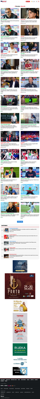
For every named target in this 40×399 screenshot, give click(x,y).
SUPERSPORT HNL (4, 195)
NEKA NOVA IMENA (4, 19)
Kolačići (2, 388)
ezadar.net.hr (21, 392)
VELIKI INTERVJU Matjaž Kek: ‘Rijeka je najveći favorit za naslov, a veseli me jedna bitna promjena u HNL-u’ (30, 126)
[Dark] (35, 1)
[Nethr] (14, 385)
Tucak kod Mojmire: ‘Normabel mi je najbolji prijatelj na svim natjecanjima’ (29, 197)
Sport (2, 23)
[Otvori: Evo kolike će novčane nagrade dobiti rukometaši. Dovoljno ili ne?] (30, 136)
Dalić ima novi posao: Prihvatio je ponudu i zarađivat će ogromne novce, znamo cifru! (29, 21)
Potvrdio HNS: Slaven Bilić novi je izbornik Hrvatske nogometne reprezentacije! (29, 38)
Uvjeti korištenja (23, 388)
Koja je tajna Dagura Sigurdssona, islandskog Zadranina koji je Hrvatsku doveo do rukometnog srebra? (10, 144)
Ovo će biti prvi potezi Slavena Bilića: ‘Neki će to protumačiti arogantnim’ (9, 38)
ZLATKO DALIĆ (23, 106)
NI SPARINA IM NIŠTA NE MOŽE (14, 228)
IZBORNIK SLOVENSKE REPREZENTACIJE (7, 213)
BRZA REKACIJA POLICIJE (13, 254)
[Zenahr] (9, 385)
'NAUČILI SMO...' (3, 178)
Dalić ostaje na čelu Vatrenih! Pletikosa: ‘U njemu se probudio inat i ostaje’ (9, 180)
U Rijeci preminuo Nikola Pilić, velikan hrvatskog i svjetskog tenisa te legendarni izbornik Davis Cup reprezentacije (9, 126)
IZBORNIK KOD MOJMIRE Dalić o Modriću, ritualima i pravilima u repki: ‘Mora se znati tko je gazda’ (30, 108)
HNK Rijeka (2, 200)
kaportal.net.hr (17, 392)
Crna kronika (12, 257)
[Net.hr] (2, 385)
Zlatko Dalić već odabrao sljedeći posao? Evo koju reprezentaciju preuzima (9, 55)
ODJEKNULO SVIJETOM (4, 70)
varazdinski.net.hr (8, 392)
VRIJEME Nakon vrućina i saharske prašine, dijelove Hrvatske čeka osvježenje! (23, 248)
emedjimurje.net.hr (3, 392)
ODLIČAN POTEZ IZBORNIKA (25, 213)
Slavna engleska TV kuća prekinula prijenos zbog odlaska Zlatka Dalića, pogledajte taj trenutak (9, 72)
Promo (11, 238)
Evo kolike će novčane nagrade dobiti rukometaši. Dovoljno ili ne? (29, 144)
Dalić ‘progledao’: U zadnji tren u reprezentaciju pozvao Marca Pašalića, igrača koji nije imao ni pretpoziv (30, 215)
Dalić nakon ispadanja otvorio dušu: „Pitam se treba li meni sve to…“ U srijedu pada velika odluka (29, 72)
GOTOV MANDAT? (3, 88)
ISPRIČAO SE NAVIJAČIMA (25, 178)
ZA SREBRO (23, 142)
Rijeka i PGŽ (12, 231)
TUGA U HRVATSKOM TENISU (5, 124)
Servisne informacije (17, 388)
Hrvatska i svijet (23, 23)
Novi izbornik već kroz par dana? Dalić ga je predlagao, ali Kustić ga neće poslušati (29, 55)
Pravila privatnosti (11, 388)
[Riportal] (4, 1)
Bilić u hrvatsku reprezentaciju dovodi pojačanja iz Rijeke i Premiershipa (10, 21)
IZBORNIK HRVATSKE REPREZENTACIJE (27, 70)
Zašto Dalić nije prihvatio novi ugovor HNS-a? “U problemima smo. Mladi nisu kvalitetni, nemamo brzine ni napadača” (9, 108)
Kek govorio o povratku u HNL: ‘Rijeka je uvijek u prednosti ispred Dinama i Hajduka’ (10, 215)
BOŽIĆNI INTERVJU (4, 106)
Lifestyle (32, 379)
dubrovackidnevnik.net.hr (27, 392)
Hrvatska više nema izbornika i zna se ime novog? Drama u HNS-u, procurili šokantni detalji (9, 90)
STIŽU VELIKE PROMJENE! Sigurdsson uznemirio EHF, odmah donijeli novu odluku (29, 90)
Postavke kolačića (6, 388)
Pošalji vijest (27, 388)
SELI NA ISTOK (23, 19)
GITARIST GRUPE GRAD (13, 241)
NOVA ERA (22, 36)
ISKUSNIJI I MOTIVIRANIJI (5, 36)
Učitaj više (20, 221)
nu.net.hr (33, 392)
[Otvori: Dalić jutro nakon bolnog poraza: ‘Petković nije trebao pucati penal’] (30, 172)
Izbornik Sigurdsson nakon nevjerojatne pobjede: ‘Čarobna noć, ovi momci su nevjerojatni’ (28, 162)
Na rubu (36, 379)
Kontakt (31, 388)
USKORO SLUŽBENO (4, 53)
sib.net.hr (13, 392)
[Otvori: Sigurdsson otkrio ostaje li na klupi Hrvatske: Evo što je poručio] (10, 154)
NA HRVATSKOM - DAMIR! (5, 142)
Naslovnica (3, 379)
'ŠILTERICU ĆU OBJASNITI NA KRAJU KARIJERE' (28, 124)
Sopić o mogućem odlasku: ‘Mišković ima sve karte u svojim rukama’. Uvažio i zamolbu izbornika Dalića (9, 197)
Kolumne (2, 380)
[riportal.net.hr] (2, 396)
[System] (33, 1)
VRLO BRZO (23, 53)
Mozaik (28, 379)
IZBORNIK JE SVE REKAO (5, 160)
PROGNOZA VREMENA (12, 247)
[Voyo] (5, 385)
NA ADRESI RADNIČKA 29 (13, 234)
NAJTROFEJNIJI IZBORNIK (25, 195)
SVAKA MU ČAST (23, 88)
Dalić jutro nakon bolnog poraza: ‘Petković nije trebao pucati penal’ (30, 180)
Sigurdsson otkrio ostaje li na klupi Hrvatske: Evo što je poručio (9, 162)
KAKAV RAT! (23, 160)
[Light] (31, 1)
